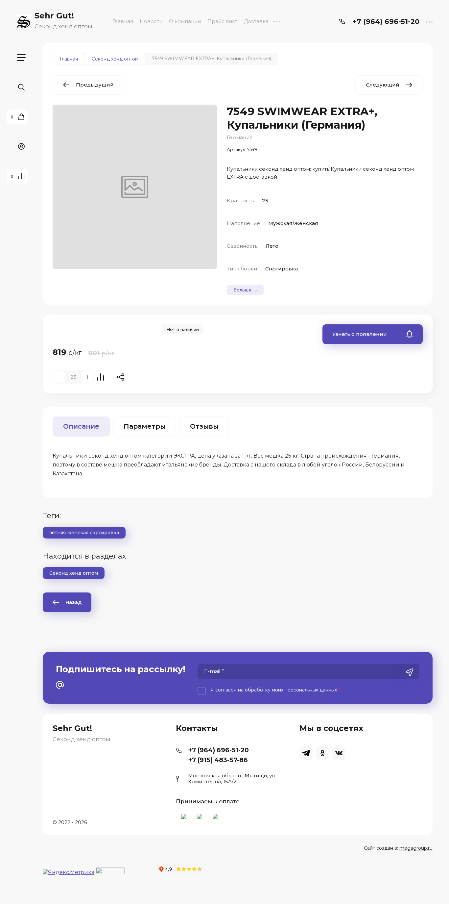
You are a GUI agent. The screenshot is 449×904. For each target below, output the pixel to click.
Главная (122, 21)
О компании (185, 21)
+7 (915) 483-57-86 (218, 760)
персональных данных (311, 690)
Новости (151, 21)
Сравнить (100, 377)
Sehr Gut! (54, 15)
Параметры (145, 426)
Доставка (256, 21)
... (276, 21)
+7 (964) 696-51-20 (385, 21)
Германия (239, 137)
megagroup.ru (416, 848)
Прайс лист (222, 21)
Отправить (409, 672)
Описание (81, 426)
